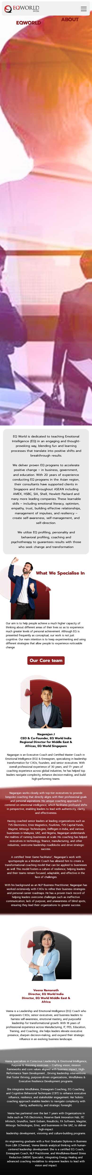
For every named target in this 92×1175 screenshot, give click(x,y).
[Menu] (82, 9)
